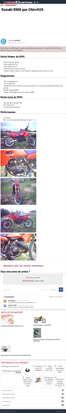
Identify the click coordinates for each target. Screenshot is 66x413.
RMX (21, 266)
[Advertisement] (33, 26)
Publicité (13, 411)
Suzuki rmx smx (32, 401)
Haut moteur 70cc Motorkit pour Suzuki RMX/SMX (16, 355)
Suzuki (16, 266)
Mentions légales (5, 411)
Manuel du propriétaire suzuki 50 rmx (12, 326)
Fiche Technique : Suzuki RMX (42, 325)
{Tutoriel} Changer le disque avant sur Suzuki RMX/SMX (46, 340)
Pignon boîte (32, 405)
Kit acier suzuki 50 (32, 390)
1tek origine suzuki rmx (32, 398)
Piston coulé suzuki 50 (32, 394)
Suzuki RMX (27, 266)
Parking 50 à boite (10, 5)
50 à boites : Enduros (37, 266)
